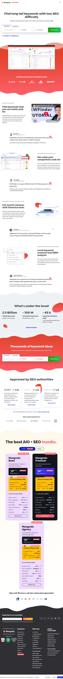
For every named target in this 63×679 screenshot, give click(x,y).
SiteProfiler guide (51, 645)
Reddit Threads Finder (37, 655)
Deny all (54, 677)
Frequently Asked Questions (53, 633)
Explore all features (31, 327)
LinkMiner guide (50, 643)
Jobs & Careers (20, 642)
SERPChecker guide (51, 639)
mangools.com (14, 35)
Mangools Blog (50, 635)
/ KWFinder (15, 2)
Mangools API (35, 644)
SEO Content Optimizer (37, 659)
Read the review (11, 404)
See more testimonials (44, 411)
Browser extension (36, 667)
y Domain (15, 26)
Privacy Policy (20, 648)
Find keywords (54, 29)
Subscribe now (28, 618)
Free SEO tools (36, 651)
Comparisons (20, 638)
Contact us (19, 652)
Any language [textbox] (40, 29)
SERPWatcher (36, 638)
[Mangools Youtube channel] (55, 618)
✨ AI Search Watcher (36, 634)
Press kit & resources (21, 644)
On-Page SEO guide (51, 655)
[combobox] (25, 29)
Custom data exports (36, 648)
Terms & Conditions (21, 646)
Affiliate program (21, 634)
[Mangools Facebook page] (48, 618)
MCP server (34, 646)
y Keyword (6, 26)
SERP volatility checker (37, 665)
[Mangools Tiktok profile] (41, 618)
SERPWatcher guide (51, 641)
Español (10, 636)
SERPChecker (36, 636)
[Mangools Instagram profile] (58, 618)
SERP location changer (37, 663)
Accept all (60, 677)
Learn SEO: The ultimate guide (53, 651)
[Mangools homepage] (6, 2)
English (7, 636)
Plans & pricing (20, 632)
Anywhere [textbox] (24, 29)
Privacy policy (29, 677)
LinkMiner (35, 640)
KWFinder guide (50, 637)
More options (47, 677)
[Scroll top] (61, 671)
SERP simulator (35, 653)
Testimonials (20, 636)
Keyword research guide (52, 653)
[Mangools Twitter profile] (44, 618)
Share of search (35, 661)
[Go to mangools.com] (8, 631)
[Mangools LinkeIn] (51, 618)
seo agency (7, 35)
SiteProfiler (35, 642)
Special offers (20, 640)
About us (19, 650)
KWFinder (35, 632)
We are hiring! (21, 654)
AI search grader (35, 657)
